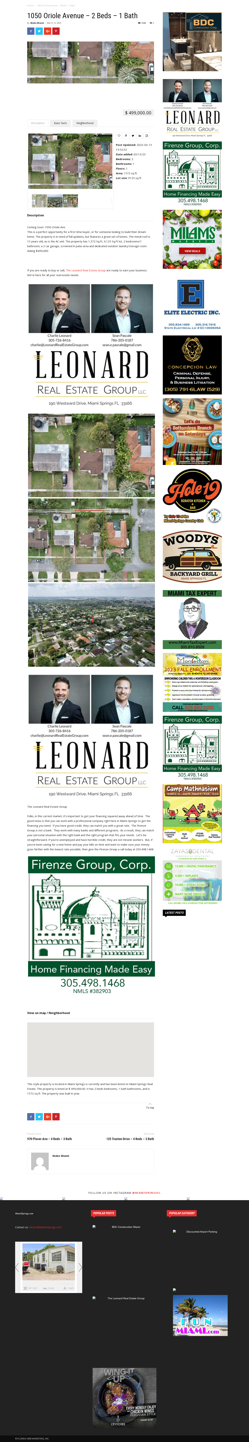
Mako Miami (37, 22)
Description (37, 123)
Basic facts (60, 123)
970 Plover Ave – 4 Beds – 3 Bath (49, 1139)
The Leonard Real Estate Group (86, 270)
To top (150, 1107)
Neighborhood (85, 123)
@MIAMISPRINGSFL (146, 1193)
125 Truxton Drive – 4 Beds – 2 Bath (130, 1139)
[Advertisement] (90, 93)
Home (30, 5)
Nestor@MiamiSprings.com (45, 1227)
